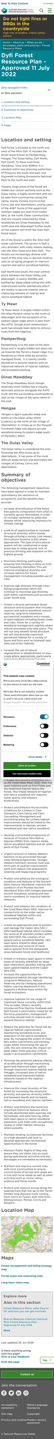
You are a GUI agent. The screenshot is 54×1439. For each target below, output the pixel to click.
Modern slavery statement (36, 1421)
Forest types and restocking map (22, 1275)
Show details (35, 756)
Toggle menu (50, 10)
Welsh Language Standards (37, 1406)
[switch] (44, 726)
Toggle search (41, 10)
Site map (6, 1413)
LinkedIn (18, 1393)
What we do (34, 42)
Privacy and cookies (14, 1419)
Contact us (27, 1374)
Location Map (12, 117)
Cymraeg (48, 3)
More (7, 1330)
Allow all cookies (27, 765)
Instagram (26, 1393)
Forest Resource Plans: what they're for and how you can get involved (26, 1310)
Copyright (33, 1413)
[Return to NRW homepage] (17, 10)
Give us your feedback (15, 1356)
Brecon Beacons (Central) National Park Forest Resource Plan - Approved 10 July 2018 (25, 1322)
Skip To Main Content (14, 3)
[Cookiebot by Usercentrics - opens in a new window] (42, 664)
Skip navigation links (14, 87)
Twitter (11, 1393)
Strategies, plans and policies (21, 45)
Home (6, 42)
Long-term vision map (15, 1282)
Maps (7, 125)
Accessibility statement (9, 1406)
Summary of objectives (18, 109)
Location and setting (16, 101)
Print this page (10, 1361)
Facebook (4, 1393)
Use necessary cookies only (27, 773)
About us (18, 42)
